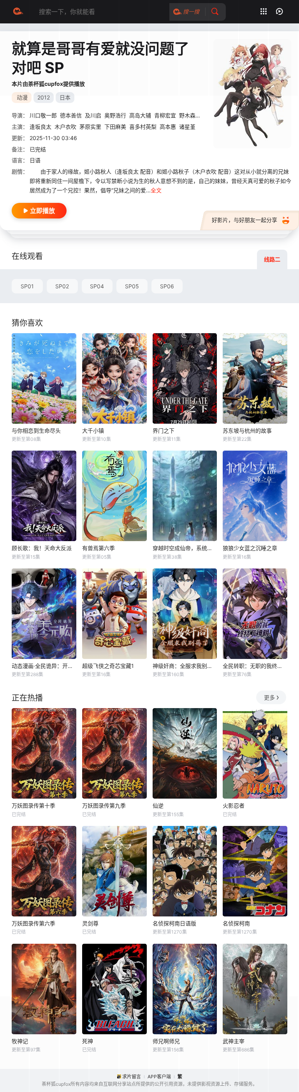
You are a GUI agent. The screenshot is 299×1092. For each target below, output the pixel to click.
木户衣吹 (65, 126)
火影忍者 (233, 805)
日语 (35, 160)
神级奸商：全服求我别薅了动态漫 (185, 665)
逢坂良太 (40, 126)
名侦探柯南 (236, 923)
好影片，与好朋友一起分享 (244, 220)
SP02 (62, 286)
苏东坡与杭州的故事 (247, 430)
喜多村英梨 (143, 126)
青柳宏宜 (165, 115)
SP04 (97, 286)
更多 (269, 697)
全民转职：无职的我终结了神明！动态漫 (255, 665)
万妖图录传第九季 (104, 805)
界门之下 (163, 430)
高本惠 (168, 126)
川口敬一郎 (43, 115)
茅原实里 (90, 126)
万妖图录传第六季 (33, 923)
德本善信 (71, 115)
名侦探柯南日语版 (174, 923)
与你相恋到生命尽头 (36, 430)
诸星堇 (187, 126)
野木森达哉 (192, 115)
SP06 (167, 286)
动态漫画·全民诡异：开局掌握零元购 (44, 665)
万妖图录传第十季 (33, 805)
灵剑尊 (90, 923)
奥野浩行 (115, 115)
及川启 (93, 115)
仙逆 (158, 805)
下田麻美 (115, 126)
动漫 (22, 97)
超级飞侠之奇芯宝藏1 (108, 665)
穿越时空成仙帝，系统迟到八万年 (185, 548)
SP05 (132, 286)
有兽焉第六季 (98, 548)
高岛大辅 (140, 115)
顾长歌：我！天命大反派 (42, 548)
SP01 (27, 286)
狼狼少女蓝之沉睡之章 (250, 548)
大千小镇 (93, 430)
